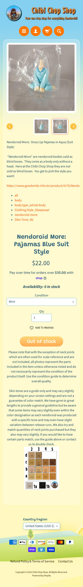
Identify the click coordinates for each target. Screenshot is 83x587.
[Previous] (10, 126)
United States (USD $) (39, 526)
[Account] (36, 31)
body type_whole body (30, 205)
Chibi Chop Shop (40, 572)
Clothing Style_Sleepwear (32, 210)
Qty (41, 311)
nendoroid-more (26, 215)
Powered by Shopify (41, 575)
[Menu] (24, 31)
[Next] (73, 126)
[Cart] (47, 31)
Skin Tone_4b (24, 219)
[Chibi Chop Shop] (41, 13)
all (16, 195)
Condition (41, 295)
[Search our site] (59, 31)
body (18, 200)
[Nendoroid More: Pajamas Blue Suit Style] (60, 126)
